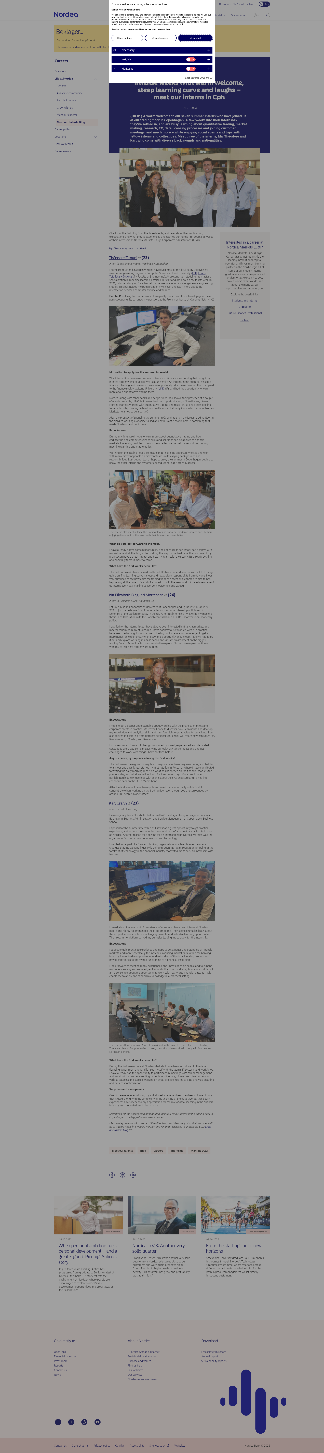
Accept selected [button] (160, 38)
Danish (115, 10)
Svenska (129, 10)
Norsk (122, 10)
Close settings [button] (124, 38)
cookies (132, 29)
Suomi (137, 10)
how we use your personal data (155, 29)
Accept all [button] (195, 38)
